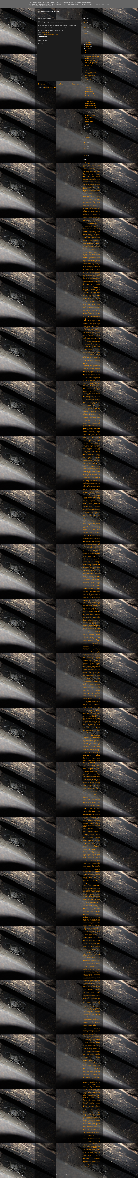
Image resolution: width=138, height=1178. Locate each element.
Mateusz (95, 576)
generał (94, 377)
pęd (91, 728)
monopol (88, 606)
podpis (98, 750)
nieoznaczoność (85, 643)
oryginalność (88, 702)
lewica (94, 544)
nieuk (84, 657)
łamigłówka (85, 558)
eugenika (95, 352)
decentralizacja (88, 280)
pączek (98, 724)
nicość (92, 632)
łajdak (94, 556)
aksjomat (98, 168)
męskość (90, 586)
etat (86, 352)
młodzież (89, 600)
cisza (93, 263)
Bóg (87, 237)
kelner (94, 469)
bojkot (92, 235)
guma (89, 400)
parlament (97, 718)
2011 (85, 153)
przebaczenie (85, 816)
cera (95, 249)
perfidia (94, 725)
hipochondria (85, 410)
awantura (84, 205)
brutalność (88, 242)
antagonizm (97, 182)
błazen (84, 234)
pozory (92, 783)
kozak (87, 518)
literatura (84, 549)
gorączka (98, 388)
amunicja (93, 178)
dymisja (84, 318)
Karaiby (92, 462)
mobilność (98, 602)
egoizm (93, 332)
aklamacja (94, 168)
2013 (85, 148)
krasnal (92, 520)
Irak (92, 440)
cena (99, 248)
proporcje (98, 805)
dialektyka (84, 296)
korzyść (84, 515)
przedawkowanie (91, 819)
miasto (86, 588)
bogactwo (85, 235)
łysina (99, 559)
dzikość (86, 329)
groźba (84, 397)
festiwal (91, 362)
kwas (91, 537)
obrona (84, 675)
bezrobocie (85, 222)
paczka (84, 710)
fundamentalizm (86, 372)
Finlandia (98, 363)
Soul (86, 84)
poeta (98, 754)
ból (93, 237)
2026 (85, 20)
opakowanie (91, 695)
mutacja (89, 612)
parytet (96, 719)
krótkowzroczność (92, 524)
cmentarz (84, 264)
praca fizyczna (97, 785)
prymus (95, 813)
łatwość (94, 558)
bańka (97, 211)
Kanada (84, 457)
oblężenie (95, 672)
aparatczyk (84, 187)
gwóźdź (87, 402)
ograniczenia (85, 689)
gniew (98, 385)
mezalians (98, 585)
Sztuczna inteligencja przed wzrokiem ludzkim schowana (92, 63)
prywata (87, 814)
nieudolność (93, 655)
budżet (96, 243)
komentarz (93, 488)
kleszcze (98, 475)
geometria (90, 378)
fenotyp (88, 362)
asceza (89, 194)
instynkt (89, 434)
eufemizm (92, 352)
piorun (90, 735)
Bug (99, 243)
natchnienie (98, 626)
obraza (98, 674)
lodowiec (84, 550)
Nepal (91, 631)
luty (83, 556)
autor (94, 202)
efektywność (93, 330)
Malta (92, 564)
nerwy (98, 631)
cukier (90, 266)
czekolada (94, 272)
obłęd (98, 672)
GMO (93, 385)
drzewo (90, 313)
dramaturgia (85, 312)
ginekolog (89, 381)
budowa (89, 243)
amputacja (88, 178)
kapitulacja (85, 460)
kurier (86, 535)
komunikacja (90, 495)
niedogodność (85, 635)
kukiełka (87, 532)
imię (99, 422)
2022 (85, 29)
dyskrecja (89, 321)
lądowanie (87, 539)
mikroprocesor (97, 593)
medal (92, 579)
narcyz (89, 623)
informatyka (85, 431)
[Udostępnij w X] (43, 36)
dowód (90, 310)
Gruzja (84, 399)
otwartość (90, 707)
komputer (84, 495)
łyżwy (84, 561)
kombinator (88, 488)
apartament (90, 187)
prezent (98, 796)
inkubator (98, 431)
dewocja (98, 293)
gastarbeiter (93, 374)
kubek (92, 530)
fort (87, 368)
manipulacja (85, 568)
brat (99, 237)
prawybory (94, 793)
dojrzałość (84, 304)
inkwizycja (84, 432)
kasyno (87, 465)
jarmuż (95, 445)
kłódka (91, 480)
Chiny (86, 254)
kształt (87, 530)
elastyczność (85, 341)
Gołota (94, 388)
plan (96, 738)
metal (83, 585)
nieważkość (98, 657)
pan (95, 712)
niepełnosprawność (96, 643)
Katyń (98, 466)
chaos (98, 251)
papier (93, 715)
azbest (91, 205)
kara (99, 460)
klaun (99, 474)
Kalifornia (89, 454)
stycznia (87, 137)
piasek (96, 729)
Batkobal (84, 214)
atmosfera (94, 198)
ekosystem (98, 334)
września (88, 46)
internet (98, 437)
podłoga (95, 749)
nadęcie (98, 616)
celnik (96, 248)
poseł (84, 774)
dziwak (92, 329)
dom (95, 304)
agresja (84, 168)
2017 (85, 140)
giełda (86, 380)
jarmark (91, 445)
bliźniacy (85, 232)
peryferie (92, 727)
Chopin (87, 255)
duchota (84, 315)
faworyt (98, 360)
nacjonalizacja (97, 614)
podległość (92, 749)
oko (88, 690)
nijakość (84, 664)
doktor (89, 304)
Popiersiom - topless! (90, 115)
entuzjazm (97, 347)
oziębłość (90, 708)
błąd (86, 234)
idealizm (98, 419)
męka (88, 586)
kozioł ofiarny (91, 518)
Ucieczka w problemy (90, 58)
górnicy (87, 393)
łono (83, 559)
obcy (99, 670)
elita (94, 343)
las (90, 538)
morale (98, 606)
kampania (93, 455)
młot (92, 600)
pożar (98, 784)
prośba (91, 808)
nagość (94, 619)
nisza (94, 664)
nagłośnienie (85, 619)
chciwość (94, 252)
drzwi (93, 313)
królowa (84, 524)
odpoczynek (85, 683)
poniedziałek (89, 766)
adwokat (98, 165)
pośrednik (98, 776)
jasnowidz (84, 446)
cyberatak (98, 266)
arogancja (91, 193)
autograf (93, 201)
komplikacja (85, 494)
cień (96, 260)
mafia (95, 561)
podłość (98, 749)
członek (91, 274)
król (94, 523)
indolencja (85, 428)
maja (87, 128)
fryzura (94, 371)
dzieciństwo (97, 326)
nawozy (98, 628)
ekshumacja (91, 337)
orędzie (84, 701)
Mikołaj (88, 593)
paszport (93, 721)
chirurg (90, 254)
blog (88, 232)
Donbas (93, 306)
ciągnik (90, 258)
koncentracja (85, 497)
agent (99, 166)
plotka (86, 741)
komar (98, 486)
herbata (88, 406)
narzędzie (95, 625)
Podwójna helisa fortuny (90, 103)
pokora (98, 757)
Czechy (98, 271)
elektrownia (97, 341)
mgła (99, 586)
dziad (87, 324)
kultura (98, 532)
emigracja (85, 346)
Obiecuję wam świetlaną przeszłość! (90, 72)
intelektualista (90, 435)
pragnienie (84, 788)
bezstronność (97, 222)
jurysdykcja (84, 451)
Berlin (99, 214)
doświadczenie (97, 309)
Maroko (98, 570)
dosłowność (91, 309)
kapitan (98, 459)
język (98, 450)
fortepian (90, 368)
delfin (88, 284)
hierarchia (87, 408)
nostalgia (95, 667)
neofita (89, 631)
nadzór (98, 617)
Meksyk (92, 582)
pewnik (84, 728)
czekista (90, 272)
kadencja (88, 452)
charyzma (89, 252)
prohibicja (94, 802)
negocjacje (85, 631)
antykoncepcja (91, 184)
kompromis (90, 494)
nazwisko (91, 629)
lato (97, 538)
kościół (96, 517)
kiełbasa (93, 471)
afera (84, 166)
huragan (98, 417)
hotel (94, 416)
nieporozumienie (86, 646)
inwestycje (97, 439)
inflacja (89, 429)
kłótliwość (95, 480)
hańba (95, 403)
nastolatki (84, 626)
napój (83, 623)
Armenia (87, 193)
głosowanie (91, 383)
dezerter (84, 295)
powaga (94, 779)
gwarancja (98, 400)
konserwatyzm (96, 504)
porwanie (90, 773)
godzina (93, 387)
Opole (96, 696)
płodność (84, 743)
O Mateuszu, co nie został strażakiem (90, 108)
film (84, 363)
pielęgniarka (88, 730)
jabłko (87, 443)
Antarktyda (85, 184)
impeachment (90, 423)
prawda (90, 790)
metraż (91, 585)
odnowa (98, 681)
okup (93, 692)
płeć (99, 741)
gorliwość (84, 390)
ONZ (87, 695)
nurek (92, 670)
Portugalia (86, 773)
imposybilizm (85, 425)
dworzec (95, 315)
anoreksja (91, 182)
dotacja (84, 310)
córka (99, 264)
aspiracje (84, 196)
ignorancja (97, 420)
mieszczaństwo (85, 591)
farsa (96, 359)
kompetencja (85, 492)
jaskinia (98, 445)
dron (99, 312)
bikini (88, 228)
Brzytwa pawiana (89, 117)
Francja (88, 370)
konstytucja (85, 506)
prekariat (84, 794)
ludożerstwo (88, 555)
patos (88, 722)
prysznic (84, 814)
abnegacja (88, 162)
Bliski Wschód (97, 231)
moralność (85, 608)
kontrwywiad (89, 509)
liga (83, 547)
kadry (93, 452)
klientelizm (94, 477)
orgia (93, 701)
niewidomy (92, 658)
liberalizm (84, 546)
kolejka (88, 485)
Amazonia (84, 174)
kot (99, 517)
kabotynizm (95, 451)
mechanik (84, 579)
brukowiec (98, 240)
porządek (95, 773)
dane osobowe (90, 278)
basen (96, 213)
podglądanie (85, 749)
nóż (85, 671)
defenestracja (97, 280)
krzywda (94, 527)
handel (92, 403)
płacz (97, 741)
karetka (84, 463)
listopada (88, 42)
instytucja (93, 434)
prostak (88, 807)
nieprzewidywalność (86, 648)
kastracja (84, 465)
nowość (96, 669)
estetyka (98, 351)
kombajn (84, 488)
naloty (99, 620)
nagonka (89, 619)
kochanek (93, 482)
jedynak (95, 448)
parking (92, 718)
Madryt (92, 561)
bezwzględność (94, 223)
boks (99, 235)
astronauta (88, 196)
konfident (89, 498)
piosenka (93, 735)
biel (96, 226)
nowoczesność (91, 669)
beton (88, 216)
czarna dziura (93, 269)
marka (84, 570)
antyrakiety (84, 185)
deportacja (89, 290)
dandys (84, 278)
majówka (95, 562)
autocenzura (89, 201)
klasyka (93, 474)
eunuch (98, 352)
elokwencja (98, 343)
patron (84, 724)
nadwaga (89, 617)
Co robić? (87, 119)
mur (87, 612)
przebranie (94, 816)
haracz (98, 403)
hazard (93, 405)
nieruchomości (96, 649)
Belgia (94, 214)
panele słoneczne (93, 713)
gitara (93, 381)
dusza (91, 315)
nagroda (84, 620)
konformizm (85, 500)
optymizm (94, 699)
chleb (93, 254)
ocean (92, 678)
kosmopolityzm (89, 515)
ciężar (99, 261)
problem (98, 797)
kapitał (96, 459)
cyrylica (98, 267)
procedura (89, 799)
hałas (89, 403)
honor (87, 416)
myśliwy (92, 614)
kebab (91, 469)
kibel (99, 469)
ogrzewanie (94, 689)
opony (99, 696)
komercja (98, 488)
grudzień (93, 397)
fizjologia (84, 365)
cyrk (95, 267)
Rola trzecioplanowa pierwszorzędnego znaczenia (92, 53)
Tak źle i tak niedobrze (90, 113)
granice (93, 394)
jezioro (92, 449)
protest (91, 810)
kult (95, 532)
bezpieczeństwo (86, 220)
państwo (84, 715)
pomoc (89, 765)
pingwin (84, 735)
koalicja (84, 482)
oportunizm (85, 698)
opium (94, 696)
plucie (89, 741)
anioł (99, 181)
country (95, 264)
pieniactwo (84, 732)
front (99, 369)
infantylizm (84, 429)
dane (86, 278)
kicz (87, 471)
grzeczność (97, 399)
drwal (87, 313)
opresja (84, 699)
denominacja (93, 289)
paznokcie (91, 724)
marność (87, 570)
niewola (90, 660)
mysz (84, 614)
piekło (84, 730)
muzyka (98, 613)
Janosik (84, 445)
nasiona (98, 625)
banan (95, 210)
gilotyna (98, 380)
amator (98, 173)
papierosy (97, 715)
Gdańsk (86, 377)
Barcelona (90, 213)
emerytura (97, 344)
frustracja (85, 371)
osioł (99, 702)
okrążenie (98, 690)
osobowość (85, 704)
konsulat (90, 506)
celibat (92, 248)
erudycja (84, 350)
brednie (98, 239)
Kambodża (84, 455)
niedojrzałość (92, 635)
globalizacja (97, 382)
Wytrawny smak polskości (91, 70)
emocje (94, 346)
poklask (90, 757)
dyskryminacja (96, 321)
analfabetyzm (86, 179)
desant (84, 292)
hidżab (99, 406)
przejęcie (91, 822)
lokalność (84, 552)
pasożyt (86, 721)
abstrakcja (84, 163)
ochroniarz (85, 680)
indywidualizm (94, 428)
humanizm (90, 417)
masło (84, 574)
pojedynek (84, 757)
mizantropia (93, 599)
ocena (95, 678)
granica (89, 395)
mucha (95, 611)
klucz (83, 480)
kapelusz (86, 459)
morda (89, 608)
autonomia (87, 202)
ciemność (93, 260)
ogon (96, 687)
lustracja (95, 555)
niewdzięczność (86, 658)
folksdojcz (95, 366)
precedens (98, 793)
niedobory (98, 634)
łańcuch (88, 558)
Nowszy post (42, 84)
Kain (96, 452)
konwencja (85, 511)
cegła (86, 248)
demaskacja (85, 286)
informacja (98, 429)
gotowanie (91, 391)
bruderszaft (92, 240)
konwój (98, 510)
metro (94, 585)
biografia (84, 229)
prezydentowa (91, 797)
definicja (94, 281)
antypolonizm (97, 184)
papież (84, 716)
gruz (99, 397)
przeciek (98, 816)
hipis (99, 408)
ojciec (98, 689)
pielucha (98, 730)
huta (86, 419)
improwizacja (95, 425)
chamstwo (93, 251)
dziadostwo (94, 324)
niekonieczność (90, 639)
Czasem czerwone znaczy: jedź (92, 56)
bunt (96, 245)
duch (99, 313)
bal (89, 208)
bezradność (98, 220)
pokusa (87, 758)
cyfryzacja (84, 267)
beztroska (84, 223)
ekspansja (84, 338)
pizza (83, 738)
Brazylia (92, 239)
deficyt (87, 281)
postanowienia (85, 776)
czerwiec (88, 274)
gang (84, 374)
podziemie (90, 754)
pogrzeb (98, 755)
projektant (87, 803)
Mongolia (84, 606)
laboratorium (85, 538)
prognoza (89, 802)
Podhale (88, 749)
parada (90, 716)
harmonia (89, 405)
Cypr (93, 267)
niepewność (85, 645)
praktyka (94, 788)
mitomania (88, 599)
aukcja (87, 199)
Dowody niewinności (90, 75)
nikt (91, 664)
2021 (85, 31)
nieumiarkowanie (90, 657)
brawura (89, 239)
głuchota (84, 385)
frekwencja (95, 369)
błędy (89, 234)
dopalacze (84, 307)
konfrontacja (92, 500)
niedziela (93, 637)
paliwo (84, 712)
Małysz (87, 565)
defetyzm (84, 281)
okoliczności (92, 690)
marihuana (94, 568)
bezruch (89, 222)
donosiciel (97, 306)
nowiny (87, 669)
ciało (84, 258)
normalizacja (97, 666)
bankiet (89, 211)
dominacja (84, 306)
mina (87, 596)
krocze (88, 523)
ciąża (93, 258)
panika (98, 713)
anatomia (98, 179)
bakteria (86, 208)
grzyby (84, 400)
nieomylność (97, 642)
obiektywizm (85, 672)
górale (84, 393)
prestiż (84, 796)
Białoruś (87, 225)
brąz (96, 239)
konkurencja (97, 501)
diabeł (98, 295)
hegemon (98, 405)
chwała (95, 257)
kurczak (98, 533)
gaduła (99, 372)
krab (95, 518)
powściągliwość (91, 782)
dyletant (96, 316)
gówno (94, 393)
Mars (84, 571)
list (90, 547)
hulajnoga (98, 416)
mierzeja (84, 590)
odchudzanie (89, 681)
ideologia (85, 420)
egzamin (84, 334)
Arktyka (84, 193)
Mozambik (84, 611)
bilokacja (93, 228)
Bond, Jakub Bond (89, 66)
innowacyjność (91, 432)
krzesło (88, 527)
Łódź (87, 559)
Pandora (87, 713)
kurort (89, 535)
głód (99, 383)
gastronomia (98, 374)
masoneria (87, 574)
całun (83, 248)
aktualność (87, 169)
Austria (95, 199)
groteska (95, 396)
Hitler (96, 411)
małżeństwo (91, 565)
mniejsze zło (97, 600)
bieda (84, 226)
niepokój (98, 645)
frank (91, 369)
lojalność (98, 550)
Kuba (90, 530)
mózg (87, 611)
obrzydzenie (88, 675)
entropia (93, 347)
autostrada (85, 204)
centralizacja (85, 249)
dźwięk (95, 329)
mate (99, 574)
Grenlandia (88, 396)
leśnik (87, 544)
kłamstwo (87, 480)
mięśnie (98, 591)
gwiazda (84, 402)
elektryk (90, 343)
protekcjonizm (85, 810)
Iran (95, 440)
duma (87, 315)
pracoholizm (85, 787)
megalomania (86, 582)
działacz (98, 324)
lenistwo (84, 544)
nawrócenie (85, 629)
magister (86, 562)
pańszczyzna (89, 715)
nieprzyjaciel (97, 648)
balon (99, 208)
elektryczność (86, 343)
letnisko (89, 544)
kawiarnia (93, 468)
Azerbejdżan (95, 205)
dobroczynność (92, 301)
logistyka (94, 550)
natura (86, 628)
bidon (99, 225)
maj (89, 562)
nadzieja (94, 617)
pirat (90, 737)
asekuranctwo (92, 194)
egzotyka (88, 334)
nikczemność (88, 664)
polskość (94, 763)
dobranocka (89, 299)
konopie (90, 503)
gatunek (87, 375)
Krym (99, 524)
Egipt (84, 332)
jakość (95, 443)
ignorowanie (85, 422)
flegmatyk (98, 365)
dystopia (98, 323)
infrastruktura (91, 431)
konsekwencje (85, 504)
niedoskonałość (85, 637)
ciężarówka (85, 263)
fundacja (98, 371)
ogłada (89, 687)
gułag (87, 400)
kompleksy (92, 492)
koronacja (98, 512)
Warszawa (57, 34)
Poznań (89, 783)
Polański (93, 758)
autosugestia (90, 204)
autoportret (91, 202)
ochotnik (98, 678)
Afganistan (88, 166)
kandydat (94, 457)
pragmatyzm (97, 787)
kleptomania (94, 475)
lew (92, 544)
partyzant (92, 719)
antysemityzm (91, 185)
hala (99, 402)
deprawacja (94, 290)
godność (90, 387)
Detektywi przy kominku (90, 105)
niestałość (98, 651)
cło (99, 263)
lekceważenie (97, 541)
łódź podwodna (91, 559)
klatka (96, 474)
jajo (92, 443)
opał (95, 695)
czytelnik (84, 277)
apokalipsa (85, 188)
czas (94, 271)
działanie (84, 326)
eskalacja (90, 350)
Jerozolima (84, 449)
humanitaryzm (85, 417)
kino (96, 472)
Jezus (95, 449)
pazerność (87, 724)
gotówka (98, 391)
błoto (91, 234)
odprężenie (84, 684)
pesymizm (97, 727)
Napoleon (98, 622)
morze (98, 608)
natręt (84, 628)
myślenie (87, 614)
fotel (93, 368)
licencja (90, 546)
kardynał (98, 462)
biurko (99, 229)
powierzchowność (86, 780)
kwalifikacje (98, 535)
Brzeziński (92, 242)
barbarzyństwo (85, 213)
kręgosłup (84, 523)
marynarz (88, 573)
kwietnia (88, 130)
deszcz (98, 292)
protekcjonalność (97, 808)
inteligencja (97, 435)
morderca (93, 608)
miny (88, 597)
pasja (83, 721)
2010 (85, 155)
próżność (87, 813)
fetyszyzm (95, 362)
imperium (94, 423)
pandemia (84, 713)
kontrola (98, 507)
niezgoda (98, 661)
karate (95, 462)
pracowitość (91, 787)
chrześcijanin (88, 257)
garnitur (89, 374)
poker (87, 757)
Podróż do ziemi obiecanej (91, 93)
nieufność (98, 655)
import (98, 423)
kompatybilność (97, 491)
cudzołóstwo (87, 266)
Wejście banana (88, 50)
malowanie (89, 564)
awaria (87, 205)
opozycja (95, 698)
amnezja (84, 178)
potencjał (98, 777)
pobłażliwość (94, 743)
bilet (90, 228)
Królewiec (98, 523)
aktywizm (91, 169)
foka (91, 366)
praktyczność (89, 788)
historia (88, 411)
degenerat (98, 281)
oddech (95, 681)
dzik (83, 329)
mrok (90, 611)
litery (87, 549)
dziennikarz (89, 328)
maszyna (96, 574)
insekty (98, 432)
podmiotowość (85, 750)
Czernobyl (84, 274)
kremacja (88, 521)
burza (87, 246)
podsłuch (91, 752)
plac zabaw (87, 738)
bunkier (92, 245)
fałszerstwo (96, 357)
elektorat (93, 341)
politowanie (85, 762)
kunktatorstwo (91, 533)
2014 (85, 146)
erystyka (87, 350)
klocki (89, 478)
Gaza (92, 375)
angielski (91, 181)
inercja (98, 428)
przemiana (92, 825)
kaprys (88, 460)
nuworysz (95, 670)
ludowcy (84, 555)
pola (90, 758)
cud (83, 266)
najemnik (92, 620)
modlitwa (98, 603)
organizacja (88, 701)
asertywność (98, 194)
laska (92, 538)
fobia (89, 366)
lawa (99, 538)
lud (93, 553)
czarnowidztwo (85, 271)
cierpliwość (89, 261)
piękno (84, 734)
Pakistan (90, 710)
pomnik (84, 765)
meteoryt (87, 585)
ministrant (84, 597)
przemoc (85, 826)
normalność (85, 667)
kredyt (84, 521)
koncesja (98, 497)
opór (99, 698)
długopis (93, 298)
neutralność (88, 632)
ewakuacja (98, 354)
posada (98, 773)
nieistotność (85, 639)
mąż (94, 577)
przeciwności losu (95, 817)
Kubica (95, 530)
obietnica (90, 672)
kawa (84, 468)
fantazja (89, 359)
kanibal (98, 457)
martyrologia (97, 571)
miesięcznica (91, 590)
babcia (86, 207)
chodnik (98, 254)
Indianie (90, 426)
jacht (89, 443)
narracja (84, 625)
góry (90, 393)
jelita (99, 448)
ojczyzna (84, 690)
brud (88, 240)
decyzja (93, 280)
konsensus (90, 504)
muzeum (93, 612)
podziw (94, 754)
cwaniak (94, 266)
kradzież (98, 518)
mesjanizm (98, 583)
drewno (93, 312)
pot (89, 777)
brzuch (98, 242)
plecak (84, 741)
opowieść (90, 698)
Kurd (84, 535)
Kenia (96, 469)
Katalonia (84, 466)
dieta (94, 297)
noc (99, 664)
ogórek (98, 687)
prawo (95, 791)
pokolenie (94, 757)
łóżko (95, 559)
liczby (97, 546)
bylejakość (97, 246)
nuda (88, 671)
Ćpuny (86, 98)
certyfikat (84, 251)
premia (92, 794)
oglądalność (85, 687)
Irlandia (98, 440)
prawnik (92, 791)
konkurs (84, 503)
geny (84, 379)
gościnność (85, 391)
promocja (87, 805)
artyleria (95, 193)
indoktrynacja (97, 426)
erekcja (94, 349)
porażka (85, 771)
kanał (91, 457)
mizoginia (98, 599)
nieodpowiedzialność (86, 642)
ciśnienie (96, 263)
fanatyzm (85, 359)
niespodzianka (92, 651)
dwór (99, 315)
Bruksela (84, 242)
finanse (90, 363)
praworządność (88, 793)
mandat (94, 567)
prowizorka (90, 811)
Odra (88, 684)
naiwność (88, 620)
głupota (88, 385)
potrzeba (84, 779)
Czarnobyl (98, 269)
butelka (90, 246)
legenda (84, 541)
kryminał (84, 526)
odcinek (92, 681)
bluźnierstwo (97, 232)
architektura (93, 190)
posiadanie (89, 774)
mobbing (89, 602)
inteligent (84, 437)
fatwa (91, 360)
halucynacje (85, 403)
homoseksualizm (93, 414)
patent (99, 721)
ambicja (98, 174)
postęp (90, 776)
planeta (98, 738)
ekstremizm (97, 340)
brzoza (95, 242)
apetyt (99, 187)
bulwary (84, 245)
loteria (94, 552)
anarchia (94, 179)
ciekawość (84, 260)
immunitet (85, 423)
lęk (96, 544)
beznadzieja (97, 219)
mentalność (94, 583)
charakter (85, 252)
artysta (98, 193)
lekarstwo (88, 541)
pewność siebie (88, 728)
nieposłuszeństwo (97, 646)
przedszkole (85, 822)
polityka (92, 762)
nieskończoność (86, 651)
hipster (98, 410)
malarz (98, 562)
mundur (84, 612)
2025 (85, 23)
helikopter (84, 406)
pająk (87, 710)
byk (94, 246)
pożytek (88, 785)
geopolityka (95, 379)
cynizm (90, 267)
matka (98, 576)
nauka (94, 628)
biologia (89, 229)
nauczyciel (90, 628)
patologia (84, 722)
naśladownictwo (92, 626)
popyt (94, 770)
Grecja (84, 396)
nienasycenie (90, 640)
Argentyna (93, 191)
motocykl (92, 609)
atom (98, 198)
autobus (84, 201)
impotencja (90, 425)
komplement (98, 492)
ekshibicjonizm (85, 337)
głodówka (84, 383)
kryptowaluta (91, 526)
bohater (89, 236)
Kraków (88, 520)
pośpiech (94, 776)
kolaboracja (85, 483)
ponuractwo (98, 766)
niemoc (98, 639)
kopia (89, 512)
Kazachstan (98, 468)
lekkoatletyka (85, 543)
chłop (95, 254)
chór (99, 255)
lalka (88, 538)
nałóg (84, 622)
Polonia (98, 762)
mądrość (92, 577)
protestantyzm (97, 810)
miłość (84, 596)
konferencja (85, 498)
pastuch (90, 721)
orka (99, 701)
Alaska (84, 171)
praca (91, 785)
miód (90, 597)
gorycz (90, 390)
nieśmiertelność (90, 654)
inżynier (89, 440)
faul (92, 360)
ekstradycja (85, 340)
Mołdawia (90, 605)
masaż (96, 573)
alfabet (98, 171)
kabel (92, 451)
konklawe (91, 501)
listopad (95, 547)
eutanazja (92, 354)
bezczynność (97, 216)
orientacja (96, 701)
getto (83, 380)
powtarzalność (97, 782)
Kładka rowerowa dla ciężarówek (90, 86)
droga (96, 312)
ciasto (87, 258)
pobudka (84, 744)
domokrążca (89, 306)
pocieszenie (93, 746)
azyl (83, 207)
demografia (85, 287)
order (99, 699)
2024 (85, 25)
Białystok (91, 225)
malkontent (85, 564)
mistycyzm (98, 597)
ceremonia (98, 249)
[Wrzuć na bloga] (41, 36)
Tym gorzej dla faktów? (90, 82)
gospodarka (97, 390)
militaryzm (92, 594)
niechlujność (85, 634)
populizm (90, 770)
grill (92, 396)
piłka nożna (48, 34)
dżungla (84, 330)
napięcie (94, 622)
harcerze (84, 405)
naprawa (86, 623)
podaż (99, 747)
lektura (95, 543)
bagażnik (92, 207)
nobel (96, 664)
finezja (94, 363)
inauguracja (87, 426)
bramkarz (96, 237)
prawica (84, 791)
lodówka (87, 550)
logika (91, 550)
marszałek (91, 571)
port (83, 773)
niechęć (98, 632)
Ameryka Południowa (95, 176)
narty (87, 625)
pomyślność (84, 766)
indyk (89, 428)
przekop (92, 823)
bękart (84, 225)
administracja (85, 165)
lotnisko (98, 552)
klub (99, 478)
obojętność (85, 674)
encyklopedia (85, 347)
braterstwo (84, 239)
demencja (92, 286)
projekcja (98, 802)
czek (87, 272)
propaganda (93, 805)
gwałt (94, 400)
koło (96, 486)
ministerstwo (97, 596)
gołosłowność (89, 388)
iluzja (96, 422)
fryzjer (91, 371)
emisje (90, 346)
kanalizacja (88, 457)
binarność (98, 228)
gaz (90, 375)
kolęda (99, 485)
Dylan (89, 316)
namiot (87, 622)
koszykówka (91, 517)
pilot (90, 734)
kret (91, 521)
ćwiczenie (88, 277)
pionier (87, 735)
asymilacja (98, 196)
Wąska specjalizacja (89, 91)
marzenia (92, 573)
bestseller (84, 216)
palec (94, 710)
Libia (88, 546)
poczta (89, 748)
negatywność (97, 629)
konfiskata (93, 498)
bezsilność (93, 222)
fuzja (96, 372)
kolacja (88, 483)
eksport (98, 338)
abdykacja (84, 162)
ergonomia (98, 349)
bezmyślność (90, 219)
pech (85, 725)
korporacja (85, 514)
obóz (93, 674)
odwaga (84, 686)
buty (92, 246)
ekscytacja (98, 335)
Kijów (89, 472)
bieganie (87, 226)
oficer (95, 686)
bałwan (90, 210)
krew (94, 521)
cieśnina (94, 261)
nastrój (87, 626)
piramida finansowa (86, 737)
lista (92, 547)
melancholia (98, 582)
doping (88, 307)
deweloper (94, 293)
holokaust (97, 413)
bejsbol (91, 214)
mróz (92, 611)
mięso (95, 591)
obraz (95, 673)
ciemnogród (89, 260)
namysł (90, 622)
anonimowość (85, 182)
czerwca (87, 126)
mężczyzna (95, 586)
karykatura (95, 463)
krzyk (91, 527)
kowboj (84, 518)
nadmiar (85, 617)
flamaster (94, 365)
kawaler (86, 468)
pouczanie (89, 779)
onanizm (84, 695)
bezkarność (84, 219)
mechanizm (88, 579)
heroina (96, 406)
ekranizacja (85, 335)
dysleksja (90, 323)
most (88, 609)
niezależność (92, 661)
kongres (98, 500)
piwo (99, 737)
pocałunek (88, 744)
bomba (84, 237)
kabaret (88, 451)
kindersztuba (93, 472)
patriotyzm (97, 723)
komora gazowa (91, 491)
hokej (84, 413)
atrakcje (84, 199)
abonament (93, 162)
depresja (98, 290)
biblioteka (95, 225)
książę (93, 529)
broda (84, 240)
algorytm (85, 173)
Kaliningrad (98, 454)
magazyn (98, 561)
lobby (99, 549)
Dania (94, 278)
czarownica (91, 271)
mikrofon (92, 593)
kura (95, 533)
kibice (44, 34)
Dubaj (96, 313)
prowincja (85, 811)
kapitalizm (91, 459)
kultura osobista (86, 533)
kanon (84, 459)
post (99, 774)
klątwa (88, 475)
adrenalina (94, 165)
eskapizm (94, 350)
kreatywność (97, 520)
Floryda (84, 366)
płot (87, 743)
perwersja (87, 727)
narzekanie (91, 625)
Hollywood (92, 413)
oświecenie (84, 707)
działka (88, 326)
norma (93, 666)
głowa (96, 383)
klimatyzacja (85, 478)
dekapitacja (94, 283)
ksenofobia (85, 529)
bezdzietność (90, 217)
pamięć (93, 712)
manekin (98, 567)
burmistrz (84, 246)
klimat (98, 477)
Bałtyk (87, 210)
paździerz (95, 724)
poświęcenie (85, 777)
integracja (84, 435)
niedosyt (90, 637)
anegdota (84, 181)
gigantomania (93, 380)
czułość (84, 275)
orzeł (93, 702)
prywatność (91, 814)
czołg (98, 274)
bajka (83, 208)
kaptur (91, 460)
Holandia (87, 413)
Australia (91, 199)
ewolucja (89, 356)
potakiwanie (93, 777)
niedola (98, 635)
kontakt (84, 507)
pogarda (84, 755)
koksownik (98, 482)
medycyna (97, 580)
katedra (95, 466)
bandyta (98, 210)
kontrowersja (85, 509)
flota (87, 366)
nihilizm (98, 663)
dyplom (98, 318)
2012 (85, 151)
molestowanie (85, 605)
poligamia (93, 760)
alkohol (89, 173)
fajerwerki (86, 357)
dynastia (89, 318)
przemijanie (97, 825)
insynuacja (98, 434)
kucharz (98, 530)
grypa (90, 399)
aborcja (98, 162)
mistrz (93, 597)
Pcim (83, 725)
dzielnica (84, 328)
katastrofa (91, 466)
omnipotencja (97, 693)
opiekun (91, 696)
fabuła (97, 356)
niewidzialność (97, 658)
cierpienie (84, 261)
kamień (88, 455)
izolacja (98, 442)
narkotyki (94, 623)
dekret (99, 283)
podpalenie (95, 750)
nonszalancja (89, 666)
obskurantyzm (97, 675)
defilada (91, 281)
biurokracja (85, 231)
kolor (90, 486)
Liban (99, 544)
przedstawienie (97, 820)
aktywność (95, 169)
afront (92, 166)
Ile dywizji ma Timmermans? (91, 60)
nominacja (84, 666)
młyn (94, 600)
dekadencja (89, 283)
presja (99, 794)
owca (95, 707)
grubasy (89, 397)
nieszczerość (97, 652)
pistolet (96, 737)
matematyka (85, 576)
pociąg (87, 746)
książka (98, 529)
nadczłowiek (94, 616)
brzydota (84, 243)
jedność (84, 448)
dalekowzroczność (96, 277)
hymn (95, 419)
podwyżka (98, 752)
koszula (84, 517)
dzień (94, 328)
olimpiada (90, 693)
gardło (86, 374)
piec (99, 728)
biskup (94, 229)
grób (87, 397)
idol (92, 420)
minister (91, 596)
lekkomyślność (91, 543)
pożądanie (84, 785)
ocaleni (88, 678)
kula (93, 532)
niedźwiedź (98, 637)
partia (84, 720)
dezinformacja (88, 295)
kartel (90, 463)
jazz (87, 446)
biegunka (93, 226)
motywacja (97, 609)
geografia (87, 378)
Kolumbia (93, 486)
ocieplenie (91, 680)
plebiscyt (98, 740)
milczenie (84, 594)
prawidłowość (88, 791)
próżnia (84, 813)
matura (84, 577)
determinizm (90, 293)
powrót (98, 780)
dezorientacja (94, 295)
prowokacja (94, 811)
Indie (94, 426)
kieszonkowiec (85, 472)
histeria (84, 411)
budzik (92, 243)
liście (99, 547)
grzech (92, 399)
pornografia (89, 771)
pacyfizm (98, 708)
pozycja (95, 783)
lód (88, 553)
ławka (97, 558)
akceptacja (90, 168)
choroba (91, 255)
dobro (98, 300)
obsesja (92, 675)
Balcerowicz (92, 208)
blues (93, 232)
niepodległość (92, 645)
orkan (83, 702)
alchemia (91, 171)
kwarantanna (85, 537)
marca (87, 133)
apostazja (91, 188)
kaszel (90, 465)
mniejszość (85, 602)
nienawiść (97, 640)
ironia (84, 442)
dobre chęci (94, 299)
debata (84, 280)
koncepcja (90, 497)
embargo (92, 344)
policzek (89, 760)
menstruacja (89, 583)
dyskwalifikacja (85, 323)
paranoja (97, 716)
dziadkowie (90, 324)
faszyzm (85, 360)
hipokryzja (90, 410)
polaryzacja (98, 758)
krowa (91, 523)
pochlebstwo (92, 744)
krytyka (98, 526)
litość (90, 549)
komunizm (97, 495)
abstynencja (89, 163)
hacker (91, 402)
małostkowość (96, 564)
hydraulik (91, 419)
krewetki (98, 521)
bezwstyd (88, 223)
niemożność (85, 640)
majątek (91, 562)
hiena (83, 408)
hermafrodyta (92, 406)
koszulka (87, 517)
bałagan (84, 210)
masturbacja (91, 574)
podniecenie (90, 750)
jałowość (98, 443)
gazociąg (98, 375)
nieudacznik (88, 655)
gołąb (99, 387)
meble (97, 577)
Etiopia (88, 352)
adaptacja (98, 163)
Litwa (93, 549)
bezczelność (92, 216)
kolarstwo (95, 483)
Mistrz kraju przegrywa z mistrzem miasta (90, 100)
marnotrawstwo (93, 570)
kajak (99, 452)
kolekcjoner (94, 485)
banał (93, 210)
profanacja (84, 800)
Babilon (89, 207)
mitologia (84, 599)
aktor (84, 170)
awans (98, 204)
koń (83, 512)
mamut (91, 567)
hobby (99, 411)
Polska (90, 764)
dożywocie (98, 310)
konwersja (95, 510)
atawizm (87, 198)
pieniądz (89, 732)
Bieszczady (84, 228)
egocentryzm (88, 332)
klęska (87, 477)
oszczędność (97, 704)
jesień (88, 449)
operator (87, 696)
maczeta (89, 561)
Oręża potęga (88, 89)
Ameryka (86, 176)
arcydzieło (84, 191)
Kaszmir (96, 465)
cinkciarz (89, 263)
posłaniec (94, 774)
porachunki (98, 770)
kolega (99, 483)
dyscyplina (98, 320)
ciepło (99, 260)
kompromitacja (96, 494)
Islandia (94, 442)
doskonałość (85, 309)
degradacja (84, 283)
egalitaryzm (98, 330)
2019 (85, 36)
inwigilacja (85, 440)
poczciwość (85, 747)
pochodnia (98, 744)
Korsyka (93, 513)
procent (93, 799)
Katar (88, 466)
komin (90, 489)
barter (94, 213)
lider (99, 546)
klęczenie (84, 477)
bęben (99, 223)
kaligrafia (93, 454)
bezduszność (85, 217)
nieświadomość (97, 654)
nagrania (98, 619)
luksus (92, 555)
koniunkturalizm (86, 501)
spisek (52, 34)
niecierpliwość (91, 634)
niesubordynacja (91, 652)
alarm (99, 169)
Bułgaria (88, 245)
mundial (98, 611)
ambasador (91, 174)
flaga (91, 365)
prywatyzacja (97, 814)
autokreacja (98, 201)
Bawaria (87, 214)
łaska (91, 558)
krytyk (95, 526)
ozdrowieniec (85, 708)
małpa (84, 565)
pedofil (88, 726)
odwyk (88, 686)
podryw (87, 752)
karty (92, 463)
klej (90, 475)
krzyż (98, 527)
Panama (98, 712)
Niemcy (95, 639)
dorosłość (98, 307)
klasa (83, 474)
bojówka (95, 235)
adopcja (89, 165)
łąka (99, 558)
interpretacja (85, 438)
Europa (85, 354)
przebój (89, 816)
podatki (94, 748)
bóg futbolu (90, 237)
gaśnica (84, 375)
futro (94, 372)
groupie (98, 396)
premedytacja (88, 794)
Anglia (95, 181)
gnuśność (84, 387)
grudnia (87, 40)
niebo (95, 632)
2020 (85, 33)
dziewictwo (97, 328)
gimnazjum (85, 381)
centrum (88, 249)
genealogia (90, 377)
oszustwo (85, 706)
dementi (98, 286)
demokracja (97, 287)
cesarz (88, 251)
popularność (85, 770)
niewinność (85, 660)
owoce (98, 707)
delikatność (92, 284)
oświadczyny (97, 706)
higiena (90, 408)
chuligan (92, 257)
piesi (99, 732)
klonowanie (92, 478)
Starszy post (75, 84)
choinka (84, 255)
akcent (87, 168)
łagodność (89, 556)
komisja (98, 489)
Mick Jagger (91, 588)
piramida (98, 735)
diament (91, 296)
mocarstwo (85, 603)
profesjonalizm (91, 800)
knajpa (99, 480)
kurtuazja (93, 535)
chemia (98, 252)
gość (88, 391)
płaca (95, 741)
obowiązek (90, 673)
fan (99, 357)
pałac (90, 712)
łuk (97, 559)
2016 (85, 142)
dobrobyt (85, 301)
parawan (87, 718)
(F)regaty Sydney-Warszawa (91, 77)
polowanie (85, 764)
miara (84, 588)
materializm (91, 576)
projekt (84, 803)
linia (88, 547)
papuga (87, 716)
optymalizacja (88, 699)
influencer (93, 429)
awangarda (95, 204)
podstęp (94, 752)
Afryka (95, 166)
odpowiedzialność (91, 683)
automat (84, 202)
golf (97, 387)
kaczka (84, 452)
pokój (84, 758)
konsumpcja (97, 506)
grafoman (84, 394)
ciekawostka (98, 258)
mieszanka (98, 590)
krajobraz (84, 520)
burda (99, 245)
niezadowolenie (85, 661)
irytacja (87, 442)
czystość (98, 275)
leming (98, 543)
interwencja (89, 438)
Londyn (87, 552)
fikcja (99, 362)
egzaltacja (98, 332)
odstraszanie (92, 684)
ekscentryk (91, 335)
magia (84, 562)
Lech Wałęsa (92, 539)
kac (99, 451)
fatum (88, 360)
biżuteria (90, 231)
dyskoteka (84, 321)
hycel (89, 419)
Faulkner (95, 360)
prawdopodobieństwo (96, 790)
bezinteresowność (96, 217)
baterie (98, 213)
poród (99, 771)
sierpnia (87, 48)
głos (87, 383)
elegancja (89, 341)
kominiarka (93, 489)
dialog (88, 296)
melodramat (85, 583)
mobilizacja (94, 602)
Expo (92, 356)
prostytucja (85, 808)
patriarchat (91, 722)
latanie (94, 538)
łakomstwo (98, 556)
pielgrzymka (93, 730)
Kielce (90, 471)
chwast (98, 257)
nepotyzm (95, 631)
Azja (99, 205)
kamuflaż (98, 455)
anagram (98, 178)
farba (93, 359)
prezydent (85, 797)
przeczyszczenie (85, 819)
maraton (89, 568)
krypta (87, 526)
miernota (98, 588)
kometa (84, 489)
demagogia (98, 284)
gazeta (95, 375)
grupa (97, 397)
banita (84, 211)
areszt (89, 191)
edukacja (88, 331)
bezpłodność (93, 220)
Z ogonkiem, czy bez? (90, 96)
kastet (99, 463)
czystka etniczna (92, 275)
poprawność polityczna (94, 768)
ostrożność (90, 704)
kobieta (89, 482)
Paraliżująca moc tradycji (91, 111)
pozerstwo (85, 783)
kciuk (89, 469)
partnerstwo (88, 719)
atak (83, 198)
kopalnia (86, 512)
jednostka (98, 446)
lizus (96, 549)
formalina (84, 368)
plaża (95, 740)
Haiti (94, 402)
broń (86, 240)
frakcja (84, 369)
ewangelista (85, 356)
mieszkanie (91, 591)
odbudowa (85, 681)
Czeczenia (84, 272)
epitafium (90, 349)
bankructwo (93, 211)
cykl (87, 267)
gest (99, 378)
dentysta (98, 289)
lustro (98, 555)
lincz (85, 547)
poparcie (84, 768)
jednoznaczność (89, 448)
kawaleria (90, 468)
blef (93, 231)
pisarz (93, 737)
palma (87, 712)
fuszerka (90, 372)
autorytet (98, 202)
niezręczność (92, 663)
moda (90, 603)
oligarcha (84, 693)
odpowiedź (98, 683)
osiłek (96, 702)
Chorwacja (96, 255)
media (95, 579)
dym (99, 316)
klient (90, 477)
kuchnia (84, 532)
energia (89, 347)
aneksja (87, 181)
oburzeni (88, 677)
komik (87, 489)
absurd (93, 163)
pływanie (90, 743)
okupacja (98, 692)
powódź (95, 780)
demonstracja (86, 289)
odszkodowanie (97, 684)
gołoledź (84, 388)
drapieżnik (89, 312)
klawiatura (84, 475)
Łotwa (85, 559)
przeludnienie (86, 825)
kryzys (84, 527)
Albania (87, 171)
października (89, 44)
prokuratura (97, 803)
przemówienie (90, 826)
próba (99, 811)
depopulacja (85, 290)
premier (95, 794)
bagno (95, 207)
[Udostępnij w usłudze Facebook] (45, 36)
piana (94, 728)
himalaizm (95, 408)
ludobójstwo (97, 553)
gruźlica (87, 399)
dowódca (93, 310)
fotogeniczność (97, 368)
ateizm (91, 198)
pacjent (94, 708)
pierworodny (95, 732)
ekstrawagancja (91, 340)
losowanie (91, 552)
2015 (85, 144)
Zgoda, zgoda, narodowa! (90, 79)
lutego (87, 135)
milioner (88, 594)
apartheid (94, 187)
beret (96, 214)
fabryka (94, 356)
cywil (83, 269)
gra (97, 393)
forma (99, 366)
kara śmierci (85, 462)
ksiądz (89, 529)
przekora (98, 823)
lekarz (92, 541)
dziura (89, 329)
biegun (90, 226)
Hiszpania (93, 411)
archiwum (98, 190)
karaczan (89, 462)
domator (98, 304)
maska (98, 573)
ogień (99, 686)
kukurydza (90, 532)
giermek (89, 380)
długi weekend (88, 298)
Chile (83, 254)
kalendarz (85, 454)
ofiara (92, 686)
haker (97, 402)
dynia (94, 318)
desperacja (87, 292)
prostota (98, 806)
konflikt (98, 498)
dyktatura (85, 316)
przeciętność (85, 817)
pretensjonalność (92, 796)
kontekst (87, 507)
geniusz (98, 377)
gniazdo (95, 385)
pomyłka (93, 765)
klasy (91, 474)
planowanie (85, 740)
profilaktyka (85, 802)
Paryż (99, 719)
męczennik (85, 586)
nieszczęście (85, 654)
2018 (85, 38)
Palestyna (98, 710)
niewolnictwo (97, 660)
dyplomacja (87, 320)
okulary (90, 692)
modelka (93, 603)
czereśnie (98, 272)
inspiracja (84, 434)
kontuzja (94, 509)
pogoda (89, 755)
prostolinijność (93, 806)
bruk (95, 240)
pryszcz (98, 813)
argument (98, 191)
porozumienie (94, 771)
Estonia (84, 352)
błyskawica (95, 234)
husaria (84, 419)
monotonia (93, 606)
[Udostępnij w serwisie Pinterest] (46, 36)
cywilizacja (88, 269)
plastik (89, 740)
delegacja (84, 284)
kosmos (95, 515)
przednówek (85, 820)
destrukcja (94, 292)
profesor (98, 800)
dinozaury (98, 296)
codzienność (91, 264)
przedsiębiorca (90, 820)
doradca (94, 307)
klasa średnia (87, 474)
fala (90, 357)
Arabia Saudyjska (87, 190)
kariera (87, 463)
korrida (89, 513)
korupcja (97, 514)
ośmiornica (91, 706)
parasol (84, 718)
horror (90, 416)
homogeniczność (85, 414)
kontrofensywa (93, 507)
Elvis (83, 344)
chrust (84, 257)
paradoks (93, 716)
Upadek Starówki (89, 121)
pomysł (98, 765)
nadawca (89, 616)
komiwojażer (85, 491)
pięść (87, 734)
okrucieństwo (85, 692)
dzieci (92, 326)
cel (89, 248)
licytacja (93, 546)
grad (99, 393)
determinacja (85, 293)
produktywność (97, 799)
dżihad (99, 329)
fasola (99, 359)
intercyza (88, 437)
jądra (89, 446)
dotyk (87, 310)
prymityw (91, 813)
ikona (93, 422)
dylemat (92, 316)
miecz (95, 588)
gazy (83, 377)
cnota (87, 264)
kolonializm (85, 486)
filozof (87, 363)
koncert (94, 497)
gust (91, 400)
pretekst (87, 796)
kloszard (96, 478)
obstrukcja (84, 677)
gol (95, 387)
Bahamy (98, 207)
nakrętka (95, 620)
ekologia (92, 334)
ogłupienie (92, 687)
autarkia (98, 199)
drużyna (84, 313)
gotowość (95, 391)
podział (84, 754)
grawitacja (98, 394)
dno (96, 298)
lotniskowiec (85, 553)
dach (92, 277)
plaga (91, 738)
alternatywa (94, 173)
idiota (89, 420)
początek (98, 746)
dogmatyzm (92, 302)
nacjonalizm (85, 616)
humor (94, 417)
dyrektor (93, 320)
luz (85, 556)
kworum (98, 537)
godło (87, 387)
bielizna (98, 226)
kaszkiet (93, 465)
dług (83, 298)
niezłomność (85, 663)
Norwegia (90, 667)
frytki (89, 371)
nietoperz (84, 655)
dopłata (91, 307)
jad (91, 443)
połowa (98, 763)
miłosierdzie (97, 594)
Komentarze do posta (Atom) (50, 87)
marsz (86, 571)
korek (95, 512)
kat (99, 465)
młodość (85, 600)
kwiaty (94, 537)
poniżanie (93, 766)
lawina (84, 539)
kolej (84, 485)
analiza (90, 179)
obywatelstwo (97, 677)
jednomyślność (93, 446)
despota (91, 292)
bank (86, 211)
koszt (99, 515)
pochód (84, 746)
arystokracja (85, 194)
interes (93, 437)
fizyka (87, 365)
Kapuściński (95, 460)
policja (84, 760)
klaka (99, 472)
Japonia (87, 445)
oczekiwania (97, 680)
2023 (85, 27)
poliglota (98, 760)
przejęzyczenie (97, 822)
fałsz (92, 357)
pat (96, 721)
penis (91, 725)
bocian (98, 234)
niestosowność (85, 652)
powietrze (91, 780)
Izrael (84, 443)
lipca (87, 124)
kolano (91, 483)
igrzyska (89, 422)
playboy (92, 740)
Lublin (91, 553)
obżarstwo (84, 678)
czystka (87, 275)
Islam (90, 442)
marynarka (84, 573)
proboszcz (84, 799)
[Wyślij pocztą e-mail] (40, 36)
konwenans (98, 509)
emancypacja (87, 344)
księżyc (84, 530)
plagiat (93, 738)
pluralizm (92, 741)
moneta (98, 605)
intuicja (93, 438)
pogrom (93, 755)
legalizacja (98, 539)
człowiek (95, 274)
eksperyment (93, 338)
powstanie (85, 782)
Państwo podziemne (89, 68)
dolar (92, 304)
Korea (92, 512)
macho (86, 561)
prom (83, 805)
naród (99, 623)
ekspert (88, 338)
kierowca (98, 471)
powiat (98, 779)
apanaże (98, 185)
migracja (84, 593)
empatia (98, 346)
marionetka (98, 568)
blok (90, 232)
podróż (84, 752)
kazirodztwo (85, 469)
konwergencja (90, 510)
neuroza (84, 632)
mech (99, 577)
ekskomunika (97, 337)
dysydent (84, 324)
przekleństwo (85, 823)
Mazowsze (88, 577)
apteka (95, 188)
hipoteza (95, 410)
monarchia (95, 605)
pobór (99, 743)
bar (99, 211)
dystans (94, 323)
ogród (89, 689)
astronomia (93, 196)
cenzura (92, 249)
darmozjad (98, 278)
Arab (99, 188)
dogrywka (98, 302)
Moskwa (84, 609)
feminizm (85, 362)
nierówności (85, 649)
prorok (84, 806)
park (90, 718)
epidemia (85, 349)
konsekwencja (97, 503)
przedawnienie (97, 819)
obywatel (93, 677)
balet (96, 208)
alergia (95, 171)
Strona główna (59, 84)
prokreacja (92, 803)
